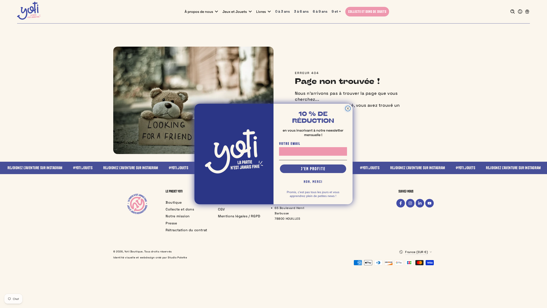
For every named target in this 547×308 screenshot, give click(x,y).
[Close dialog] (347, 108)
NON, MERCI (313, 181)
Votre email (289, 143)
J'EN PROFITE (313, 168)
